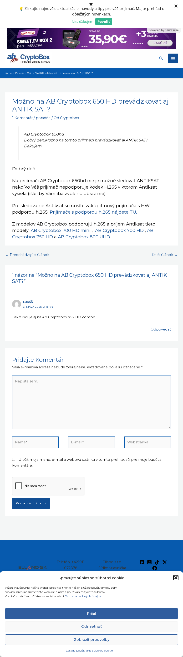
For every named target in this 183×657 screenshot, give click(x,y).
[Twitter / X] (164, 562)
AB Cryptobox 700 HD (119, 230)
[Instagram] (149, 562)
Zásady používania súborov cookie (89, 650)
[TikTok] (157, 562)
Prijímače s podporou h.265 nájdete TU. (93, 212)
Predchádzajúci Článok (27, 255)
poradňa (43, 118)
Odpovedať (161, 329)
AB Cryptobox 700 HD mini (61, 230)
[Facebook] (141, 562)
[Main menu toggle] (173, 59)
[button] (175, 577)
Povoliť (103, 21)
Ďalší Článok (165, 255)
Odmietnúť (91, 626)
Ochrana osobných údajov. (83, 596)
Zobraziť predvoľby (91, 639)
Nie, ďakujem (82, 21)
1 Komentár (22, 118)
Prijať (91, 613)
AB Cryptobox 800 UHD (84, 237)
